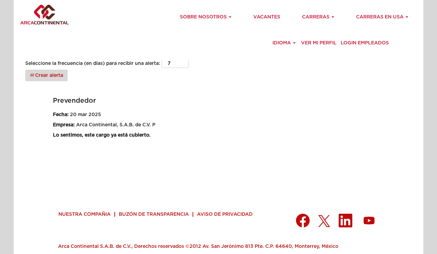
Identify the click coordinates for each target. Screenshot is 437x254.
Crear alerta (48, 75)
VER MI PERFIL (319, 43)
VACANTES (266, 17)
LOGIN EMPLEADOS (365, 43)
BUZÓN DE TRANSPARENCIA (154, 214)
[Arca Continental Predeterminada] (43, 14)
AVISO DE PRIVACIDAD (225, 214)
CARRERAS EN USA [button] (380, 17)
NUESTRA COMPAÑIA (84, 214)
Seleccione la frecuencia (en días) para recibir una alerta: (92, 63)
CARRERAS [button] (316, 17)
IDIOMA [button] (282, 43)
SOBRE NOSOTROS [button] (204, 17)
